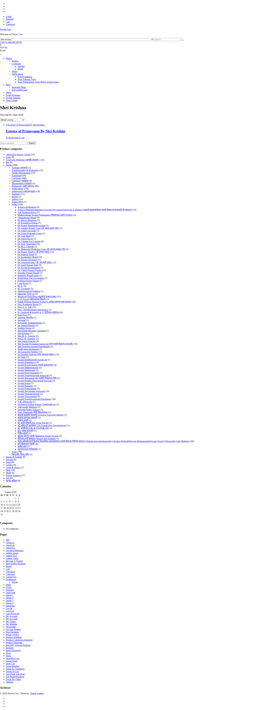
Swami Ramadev (25, 386)
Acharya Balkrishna (27, 207)
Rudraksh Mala (19, 87)
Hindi (20, 69)
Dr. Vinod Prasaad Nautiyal (30, 270)
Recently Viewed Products (18, 645)
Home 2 (9, 598)
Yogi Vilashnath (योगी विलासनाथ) (33, 412)
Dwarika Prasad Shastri (28, 273)
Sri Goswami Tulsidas (28, 352)
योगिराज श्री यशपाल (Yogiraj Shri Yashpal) (37, 438)
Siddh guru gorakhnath (28, 349)
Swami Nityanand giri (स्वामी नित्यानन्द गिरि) (37, 378)
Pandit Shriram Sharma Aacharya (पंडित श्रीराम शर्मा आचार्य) (44, 302)
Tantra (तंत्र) (17, 202)
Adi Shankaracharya (27, 212)
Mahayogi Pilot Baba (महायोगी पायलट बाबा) (37, 296)
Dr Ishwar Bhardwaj (27, 220)
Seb (7, 478)
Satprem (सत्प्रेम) (25, 317)
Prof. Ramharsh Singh (28, 304)
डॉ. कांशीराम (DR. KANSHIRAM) (33, 428)
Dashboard (11, 579)
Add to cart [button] (19, 137)
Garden (9, 465)
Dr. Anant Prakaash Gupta (30, 233)
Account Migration (14, 550)
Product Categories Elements (19, 640)
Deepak (9, 459)
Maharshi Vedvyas (26, 294)
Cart (8, 21)
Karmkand (17, 175)
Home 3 (9, 600)
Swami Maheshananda (28, 367)
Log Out (10, 611)
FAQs (8, 587)
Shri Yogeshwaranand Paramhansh (34, 346)
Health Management (21, 173)
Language (16, 63)
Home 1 (9, 595)
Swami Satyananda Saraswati (31, 391)
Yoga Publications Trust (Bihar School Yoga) (38, 82)
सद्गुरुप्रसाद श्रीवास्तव (28, 449)
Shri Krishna (23, 333)
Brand (9, 566)
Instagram (10, 606)
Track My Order (13, 679)
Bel (7, 162)
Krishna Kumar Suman (28, 281)
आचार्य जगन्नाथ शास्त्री (27, 417)
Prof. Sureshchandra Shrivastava (33, 309)
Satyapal (21, 320)
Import (15, 582)
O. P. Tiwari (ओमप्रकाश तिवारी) (32, 299)
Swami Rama (24, 383)
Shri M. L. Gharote (26, 336)
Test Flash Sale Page (15, 674)
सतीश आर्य (22, 446)
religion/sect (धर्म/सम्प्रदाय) (24, 191)
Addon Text (11, 556)
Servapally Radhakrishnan (30, 323)
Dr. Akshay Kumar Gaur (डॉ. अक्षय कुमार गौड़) (38, 228)
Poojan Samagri (13, 98)
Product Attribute (14, 637)
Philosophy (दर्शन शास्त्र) (23, 186)
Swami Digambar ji (27, 362)
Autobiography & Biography (25, 170)
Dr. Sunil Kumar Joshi (28, 265)
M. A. (20, 286)
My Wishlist (11, 624)
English (21, 66)
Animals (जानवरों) (20, 167)
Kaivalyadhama (25, 77)
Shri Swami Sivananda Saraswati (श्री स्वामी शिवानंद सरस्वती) (45, 344)
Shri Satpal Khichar (27, 341)
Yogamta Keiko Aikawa (29, 409)
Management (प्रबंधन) (22, 183)
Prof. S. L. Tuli (24, 307)
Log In (9, 608)
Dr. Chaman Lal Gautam (29, 241)
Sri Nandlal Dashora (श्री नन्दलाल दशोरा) (36, 354)
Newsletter (11, 627)
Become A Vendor (14, 561)
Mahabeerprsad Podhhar (29, 291)
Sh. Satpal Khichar (26, 325)
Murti (8, 92)
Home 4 (9, 603)
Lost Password (12, 613)
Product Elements (14, 642)
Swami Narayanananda (28, 373)
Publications (17, 74)
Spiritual (15, 194)
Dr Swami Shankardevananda (31, 225)
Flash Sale (10, 592)
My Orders (11, 621)
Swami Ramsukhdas (27, 388)
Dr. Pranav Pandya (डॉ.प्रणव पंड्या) (34, 252)
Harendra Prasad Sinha (28, 275)
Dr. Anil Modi (24, 236)
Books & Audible (14, 457)
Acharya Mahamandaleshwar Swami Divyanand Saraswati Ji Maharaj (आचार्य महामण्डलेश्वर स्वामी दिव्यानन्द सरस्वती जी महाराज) (75, 210)
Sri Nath (21, 357)
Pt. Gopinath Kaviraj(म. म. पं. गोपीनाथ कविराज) (39, 312)
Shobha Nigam (24, 328)
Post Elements (12, 632)
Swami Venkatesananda (29, 394)
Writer (14, 71)
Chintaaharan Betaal (27, 217)
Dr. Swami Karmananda (29, 267)
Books (9, 58)
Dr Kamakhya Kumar (28, 223)
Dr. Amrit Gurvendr (27, 231)
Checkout (10, 24)
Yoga (14, 451)
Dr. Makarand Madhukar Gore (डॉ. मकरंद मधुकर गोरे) (41, 249)
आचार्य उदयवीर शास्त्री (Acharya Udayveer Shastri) (40, 415)
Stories (15, 196)
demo (8, 584)
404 (7, 540)
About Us (10, 548)
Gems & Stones (13, 95)
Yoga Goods (11, 100)
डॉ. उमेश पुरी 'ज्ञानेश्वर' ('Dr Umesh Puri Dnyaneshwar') (42, 425)
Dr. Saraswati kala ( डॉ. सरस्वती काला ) (35, 262)
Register (9, 19)
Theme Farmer (37, 693)
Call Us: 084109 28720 (11, 42)
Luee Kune (23, 283)
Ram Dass (22, 315)
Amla (8, 157)
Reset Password (13, 650)
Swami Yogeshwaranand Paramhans (34, 399)
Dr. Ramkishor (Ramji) (28, 257)
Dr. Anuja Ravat (25, 238)
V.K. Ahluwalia (25, 402)
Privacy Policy (12, 634)
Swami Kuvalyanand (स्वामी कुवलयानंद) (35, 365)
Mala (8, 84)
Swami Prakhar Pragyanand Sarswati (35, 380)
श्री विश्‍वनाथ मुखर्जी (26, 444)
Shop (8, 653)
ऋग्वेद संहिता (11, 480)
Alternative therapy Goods (18, 154)
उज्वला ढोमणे (23, 420)
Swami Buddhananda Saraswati (32, 359)
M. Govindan (24, 288)
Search (32, 143)
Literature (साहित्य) (20, 181)
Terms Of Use (12, 671)
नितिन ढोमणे (23, 433)
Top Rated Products (15, 677)
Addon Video (12, 558)
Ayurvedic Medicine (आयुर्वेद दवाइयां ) (23, 160)
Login (8, 16)
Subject (15, 61)
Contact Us (11, 577)
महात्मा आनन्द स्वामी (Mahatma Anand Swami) (38, 436)
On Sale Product (13, 629)
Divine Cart (5, 29)
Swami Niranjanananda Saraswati (33, 375)
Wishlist (9, 682)
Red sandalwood (19, 90)
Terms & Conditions (15, 669)
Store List (10, 663)
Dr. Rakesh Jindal (26, 254)
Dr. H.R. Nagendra (26, 244)
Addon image (12, 553)
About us (10, 542)
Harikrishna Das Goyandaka (31, 278)
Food (8, 462)
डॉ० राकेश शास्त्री (25, 430)
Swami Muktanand (26, 370)
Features (10, 590)
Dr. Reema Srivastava (28, 259)
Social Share (11, 661)
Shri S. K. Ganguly (26, 338)
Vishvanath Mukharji (27, 407)
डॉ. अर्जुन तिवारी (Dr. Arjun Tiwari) (33, 423)
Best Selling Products (16, 563)
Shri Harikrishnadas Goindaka (32, 331)
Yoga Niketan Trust (27, 79)
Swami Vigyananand (27, 396)
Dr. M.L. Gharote (26, 246)
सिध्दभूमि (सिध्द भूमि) (20, 454)
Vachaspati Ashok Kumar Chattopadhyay (37, 404)
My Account (11, 616)
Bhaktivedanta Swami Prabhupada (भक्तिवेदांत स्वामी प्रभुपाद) (45, 215)
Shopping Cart (12, 658)
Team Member (12, 666)
